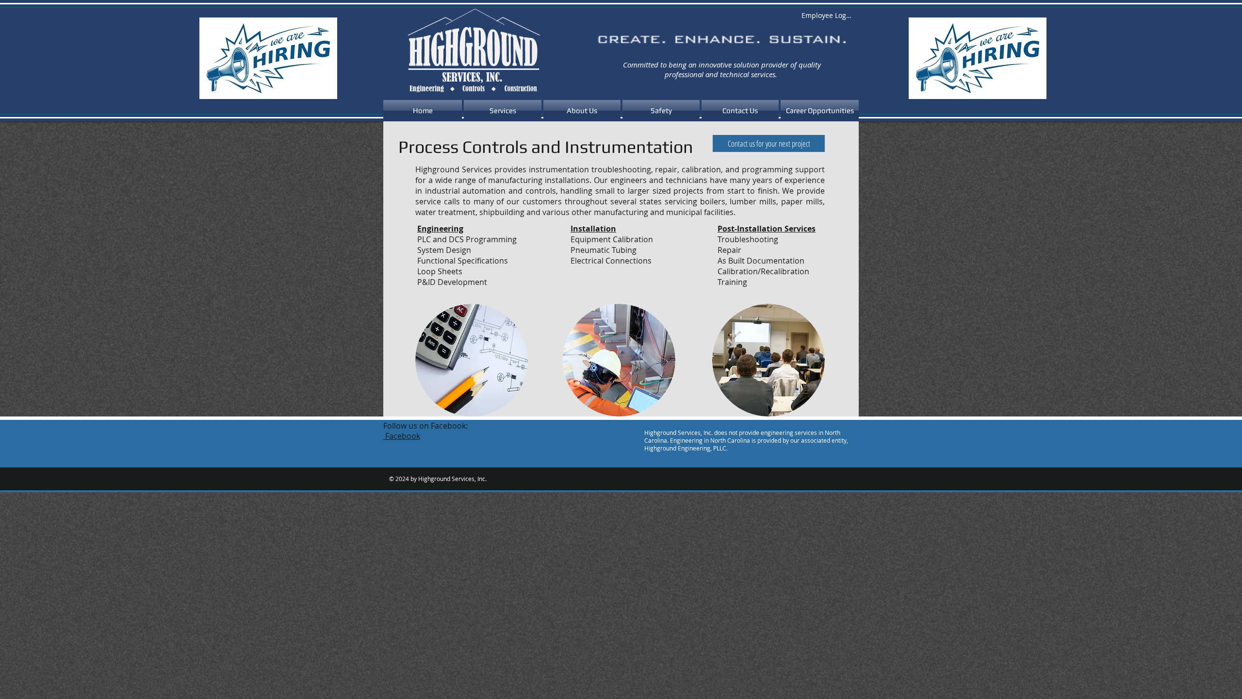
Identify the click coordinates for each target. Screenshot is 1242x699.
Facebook (401, 436)
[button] (502, 110)
